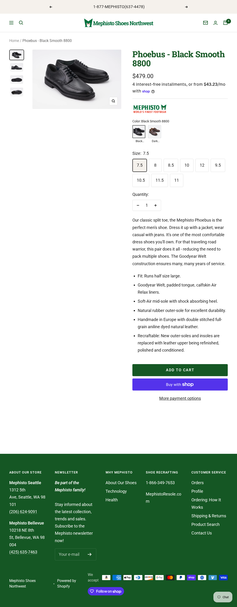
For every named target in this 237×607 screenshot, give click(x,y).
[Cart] (225, 23)
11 (176, 180)
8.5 (171, 165)
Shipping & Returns (208, 515)
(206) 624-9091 (23, 511)
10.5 (141, 180)
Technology (116, 491)
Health (112, 499)
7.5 (140, 165)
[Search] (21, 23)
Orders (197, 482)
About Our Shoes (121, 482)
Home (14, 40)
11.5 (160, 180)
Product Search (205, 524)
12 (202, 165)
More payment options (180, 398)
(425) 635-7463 (23, 552)
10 (186, 165)
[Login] (215, 23)
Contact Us (201, 533)
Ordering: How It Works (206, 503)
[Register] (90, 554)
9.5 (218, 165)
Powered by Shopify (66, 583)
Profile (197, 491)
